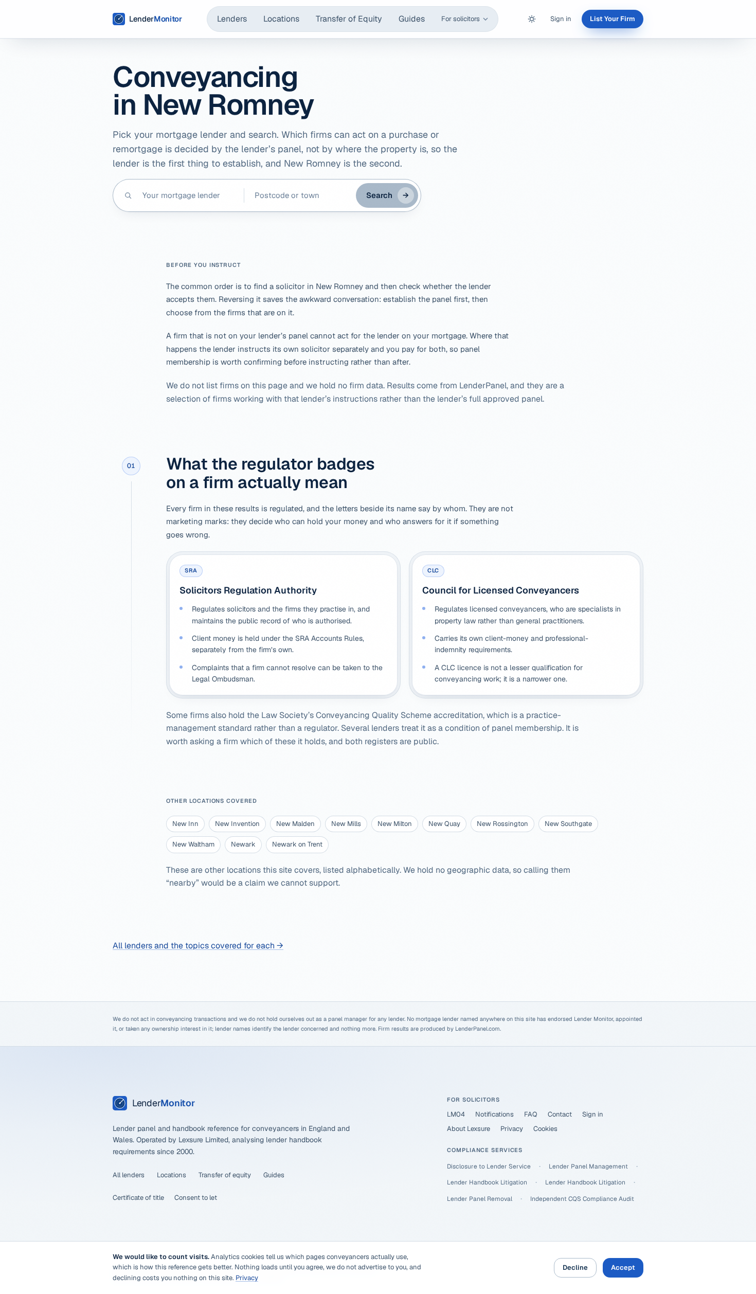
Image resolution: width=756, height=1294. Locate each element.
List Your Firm (612, 18)
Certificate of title (138, 1197)
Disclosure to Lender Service (489, 1166)
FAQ (530, 1114)
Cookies (545, 1128)
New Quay (444, 823)
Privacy (511, 1128)
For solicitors (460, 18)
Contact (560, 1114)
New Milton (394, 823)
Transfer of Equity (349, 18)
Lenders (232, 18)
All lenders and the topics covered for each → (198, 945)
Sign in (560, 18)
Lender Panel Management (588, 1166)
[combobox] (188, 195)
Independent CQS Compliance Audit (582, 1199)
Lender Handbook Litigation (487, 1182)
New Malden (295, 823)
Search (387, 195)
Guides (412, 18)
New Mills (346, 823)
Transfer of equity (225, 1175)
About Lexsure (468, 1128)
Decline (575, 1267)
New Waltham (193, 844)
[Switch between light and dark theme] (532, 19)
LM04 (456, 1114)
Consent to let (195, 1197)
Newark (243, 844)
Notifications (494, 1114)
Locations (281, 18)
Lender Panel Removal (479, 1199)
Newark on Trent (297, 844)
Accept (623, 1267)
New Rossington (502, 823)
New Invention (237, 823)
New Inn (185, 823)
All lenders (129, 1175)
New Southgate (568, 823)
